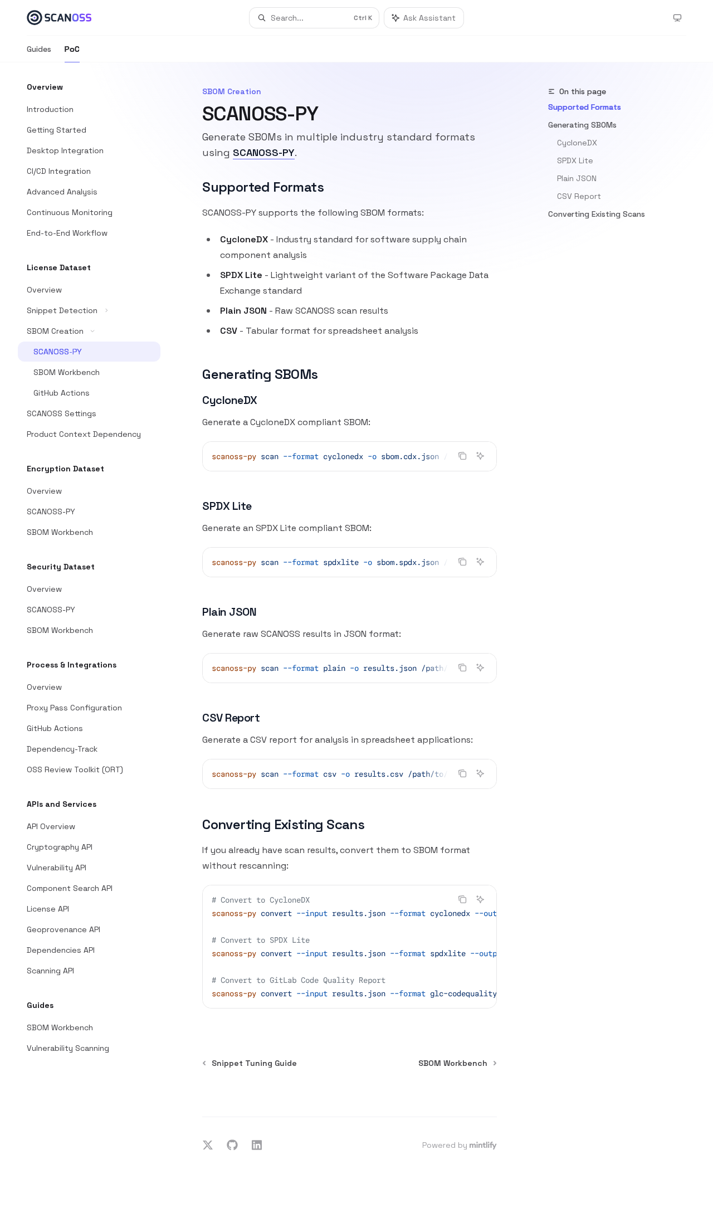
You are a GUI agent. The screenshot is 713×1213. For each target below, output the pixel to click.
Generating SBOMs (582, 125)
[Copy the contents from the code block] (462, 456)
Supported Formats (584, 107)
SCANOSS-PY (264, 152)
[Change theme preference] (677, 18)
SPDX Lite (575, 160)
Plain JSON (577, 178)
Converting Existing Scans (596, 214)
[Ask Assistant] (480, 456)
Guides (39, 49)
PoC (72, 49)
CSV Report (579, 196)
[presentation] (349, 456)
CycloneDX (577, 143)
